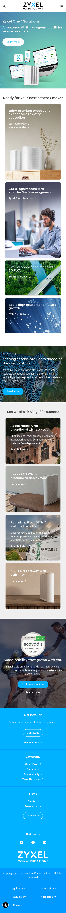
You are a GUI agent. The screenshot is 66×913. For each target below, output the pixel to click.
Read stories (33, 692)
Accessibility (48, 896)
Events (31, 801)
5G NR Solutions (18, 276)
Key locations (31, 742)
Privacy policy (18, 896)
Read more (13, 391)
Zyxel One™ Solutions (21, 198)
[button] (3, 5)
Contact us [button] (33, 732)
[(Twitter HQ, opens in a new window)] (33, 842)
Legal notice (18, 888)
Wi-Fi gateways (18, 123)
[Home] (33, 5)
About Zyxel (31, 764)
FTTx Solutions (17, 314)
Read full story (19, 449)
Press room (31, 806)
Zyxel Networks (31, 779)
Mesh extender (17, 127)
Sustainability (31, 774)
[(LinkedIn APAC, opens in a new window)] (21, 842)
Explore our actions (33, 684)
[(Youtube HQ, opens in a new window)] (44, 842)
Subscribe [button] (33, 815)
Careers (31, 769)
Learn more (13, 42)
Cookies (18, 905)
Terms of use (48, 888)
